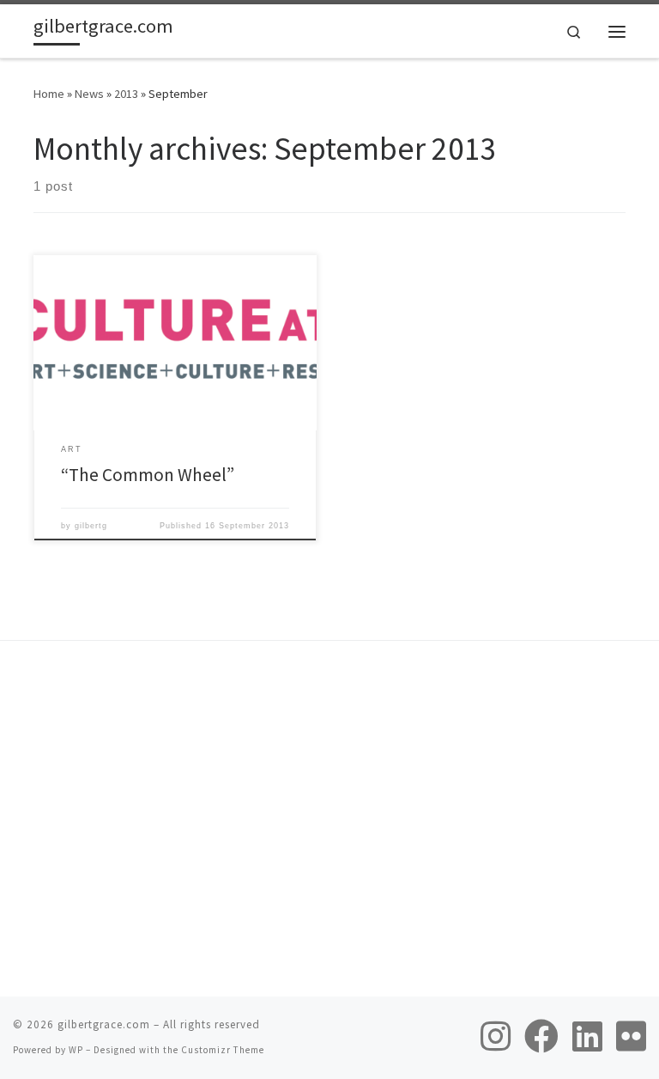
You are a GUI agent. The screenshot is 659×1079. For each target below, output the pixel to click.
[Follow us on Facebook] (541, 1036)
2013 (126, 93)
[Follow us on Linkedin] (587, 1036)
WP (76, 1050)
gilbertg (91, 525)
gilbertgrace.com (103, 1024)
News (89, 93)
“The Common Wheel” (147, 474)
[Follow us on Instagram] (496, 1036)
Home (48, 93)
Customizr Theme (222, 1050)
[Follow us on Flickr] (631, 1036)
